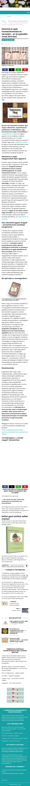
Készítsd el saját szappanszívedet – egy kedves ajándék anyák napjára (19, 640)
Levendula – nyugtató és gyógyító (11, 676)
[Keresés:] (15, 16)
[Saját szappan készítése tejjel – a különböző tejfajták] (5, 622)
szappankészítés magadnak (10, 134)
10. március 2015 (14, 643)
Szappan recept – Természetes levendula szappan (15, 738)
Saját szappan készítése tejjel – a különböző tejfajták (19, 621)
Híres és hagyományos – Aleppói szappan (13, 673)
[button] (5, 69)
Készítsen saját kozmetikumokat (18, 21)
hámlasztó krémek (21, 142)
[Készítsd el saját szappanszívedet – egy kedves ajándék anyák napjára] (5, 640)
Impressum (4, 780)
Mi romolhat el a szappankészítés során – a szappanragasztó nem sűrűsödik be (18, 631)
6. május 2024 (6, 44)
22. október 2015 (14, 635)
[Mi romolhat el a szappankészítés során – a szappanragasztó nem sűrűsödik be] (5, 631)
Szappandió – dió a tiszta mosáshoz (11, 683)
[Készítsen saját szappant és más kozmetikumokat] (15, 6)
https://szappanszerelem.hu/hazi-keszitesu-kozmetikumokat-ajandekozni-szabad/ (15, 432)
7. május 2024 (14, 624)
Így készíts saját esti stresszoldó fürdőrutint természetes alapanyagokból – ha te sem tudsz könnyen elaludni (14, 668)
